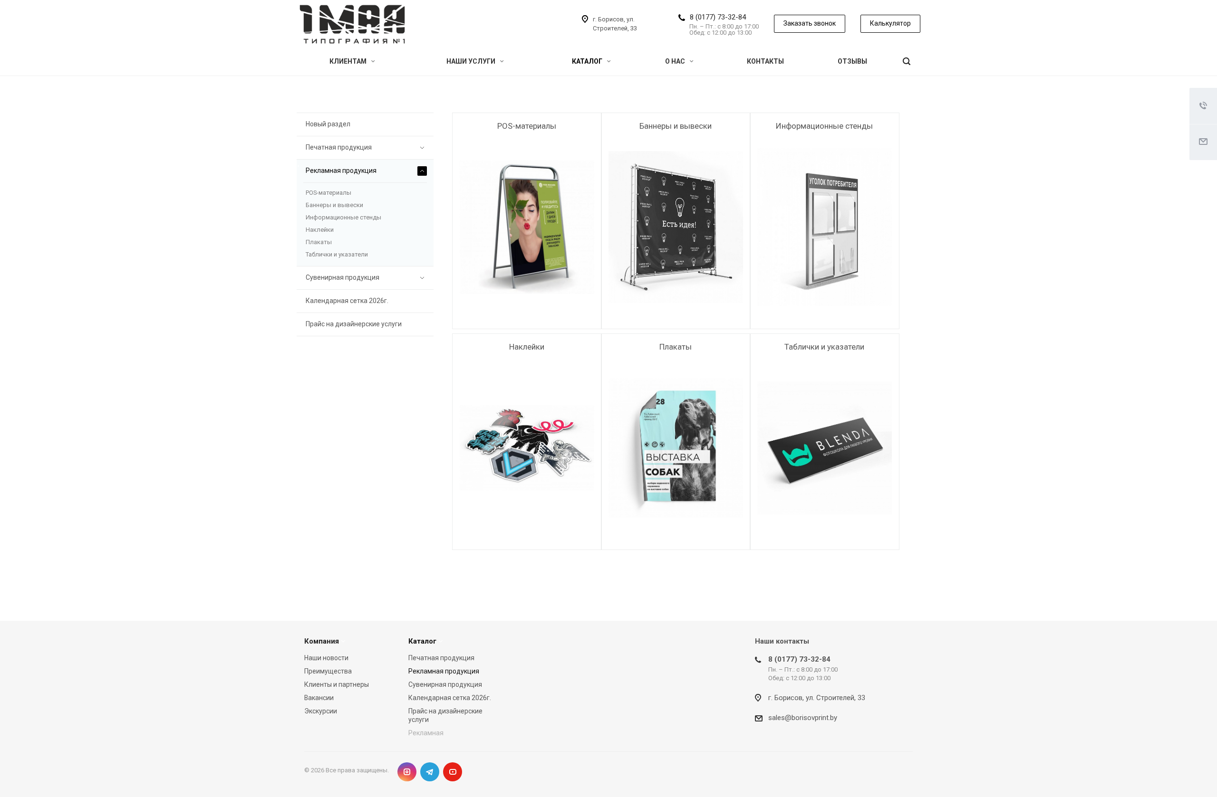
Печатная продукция (339, 147)
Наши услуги (471, 61)
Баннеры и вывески (675, 126)
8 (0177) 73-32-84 (718, 17)
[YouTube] (452, 771)
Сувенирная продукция (342, 277)
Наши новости (326, 658)
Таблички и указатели (824, 346)
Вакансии (319, 698)
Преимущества (328, 671)
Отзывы (852, 61)
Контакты (765, 61)
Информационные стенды (824, 126)
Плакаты (675, 346)
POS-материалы (526, 126)
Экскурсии (320, 711)
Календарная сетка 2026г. (347, 300)
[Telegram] (429, 771)
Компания (321, 641)
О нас (675, 61)
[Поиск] (906, 61)
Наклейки (526, 346)
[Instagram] (406, 771)
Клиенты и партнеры (336, 684)
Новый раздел (328, 124)
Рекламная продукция (341, 170)
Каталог (588, 61)
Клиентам (348, 61)
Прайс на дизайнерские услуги (354, 324)
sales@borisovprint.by (802, 717)
